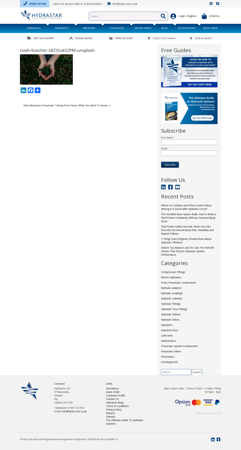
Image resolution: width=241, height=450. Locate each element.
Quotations (112, 388)
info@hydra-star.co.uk (124, 3)
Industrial (89, 28)
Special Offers (142, 28)
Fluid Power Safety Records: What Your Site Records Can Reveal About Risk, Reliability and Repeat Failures (187, 230)
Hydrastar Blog (114, 402)
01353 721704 (37, 3)
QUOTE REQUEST (187, 28)
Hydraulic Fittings (170, 303)
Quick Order (113, 392)
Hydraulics (33, 28)
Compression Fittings (173, 272)
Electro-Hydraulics (171, 277)
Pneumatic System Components (179, 346)
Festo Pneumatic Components (178, 282)
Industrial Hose (169, 330)
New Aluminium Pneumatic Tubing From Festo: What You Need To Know (65, 105)
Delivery (110, 416)
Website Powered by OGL (208, 413)
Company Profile (115, 395)
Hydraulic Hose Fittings (174, 309)
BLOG (165, 28)
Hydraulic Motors (171, 314)
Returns (110, 413)
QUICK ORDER (210, 28)
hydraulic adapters (171, 288)
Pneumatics (62, 28)
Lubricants (167, 335)
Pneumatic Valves (171, 351)
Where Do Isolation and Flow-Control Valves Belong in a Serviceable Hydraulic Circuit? (186, 207)
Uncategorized (169, 362)
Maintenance (168, 340)
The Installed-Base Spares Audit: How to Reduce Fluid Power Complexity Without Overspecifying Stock (188, 217)
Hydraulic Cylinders (171, 298)
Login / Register (187, 16)
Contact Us (112, 399)
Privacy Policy (114, 409)
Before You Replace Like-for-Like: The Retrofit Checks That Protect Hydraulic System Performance (187, 251)
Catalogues (117, 28)
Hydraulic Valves (170, 319)
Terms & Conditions (117, 406)
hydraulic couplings (172, 293)
